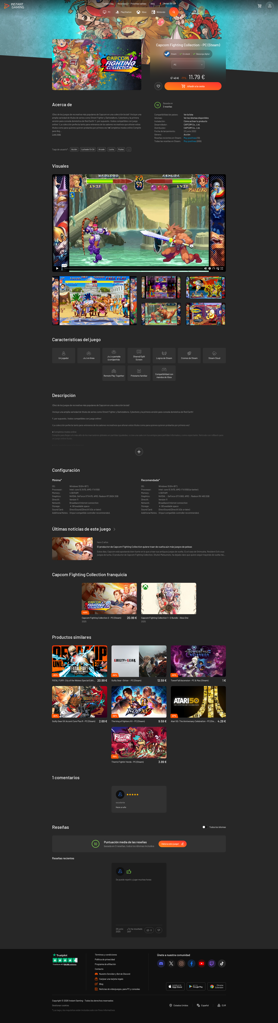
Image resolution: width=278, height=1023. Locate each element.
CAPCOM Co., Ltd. (192, 124)
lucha (111, 149)
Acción (187, 134)
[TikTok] (222, 963)
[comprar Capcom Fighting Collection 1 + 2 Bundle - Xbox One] (168, 598)
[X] (171, 963)
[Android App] (196, 986)
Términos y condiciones (106, 954)
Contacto (99, 969)
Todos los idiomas (217, 827)
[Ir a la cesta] (259, 5)
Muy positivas (190, 138)
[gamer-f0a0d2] (120, 871)
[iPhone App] (175, 986)
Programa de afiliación (105, 964)
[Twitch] (212, 963)
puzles (121, 149)
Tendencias (108, 3)
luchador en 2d (87, 149)
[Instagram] (181, 963)
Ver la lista (188, 114)
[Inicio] (14, 6)
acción (74, 149)
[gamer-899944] (120, 794)
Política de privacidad (105, 959)
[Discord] (161, 963)
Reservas (122, 3)
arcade (102, 149)
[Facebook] (191, 963)
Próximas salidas (138, 3)
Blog (153, 3)
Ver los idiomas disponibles (196, 118)
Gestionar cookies (60, 1005)
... (129, 149)
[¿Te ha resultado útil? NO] (158, 930)
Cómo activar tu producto (195, 121)
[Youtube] (202, 963)
